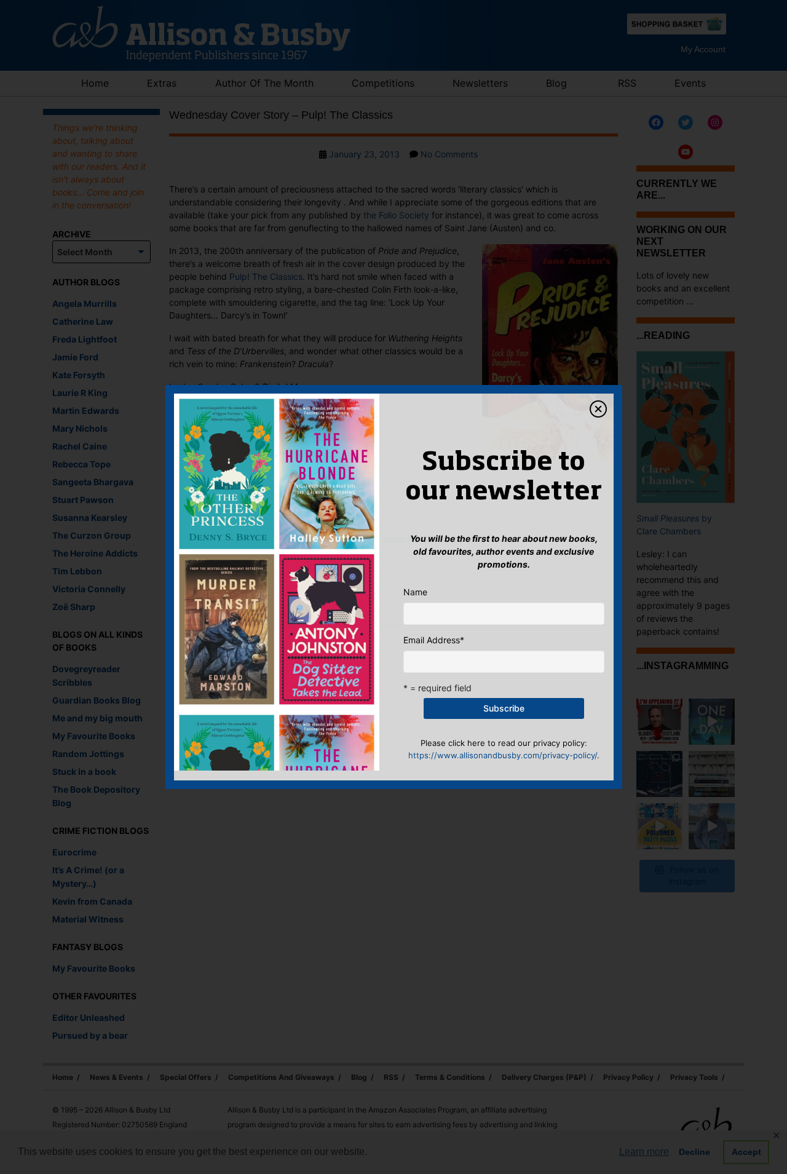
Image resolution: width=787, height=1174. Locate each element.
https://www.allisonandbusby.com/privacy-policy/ (502, 755)
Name (415, 592)
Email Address (433, 640)
